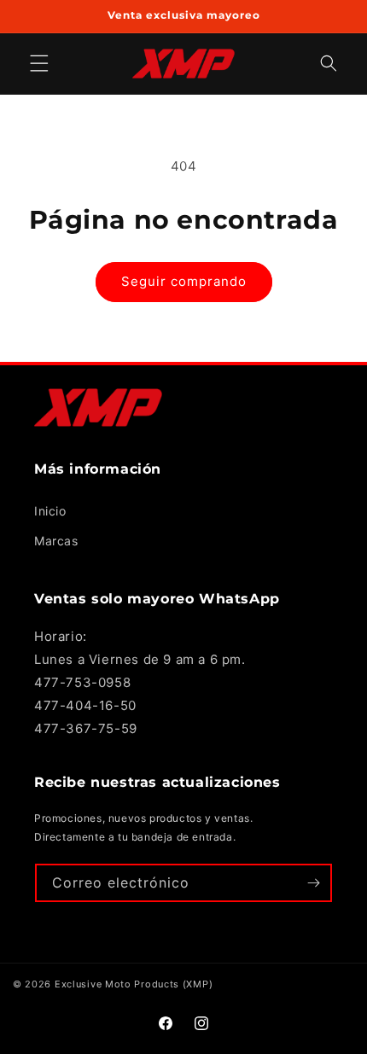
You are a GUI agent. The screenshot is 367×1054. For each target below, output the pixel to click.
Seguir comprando (184, 281)
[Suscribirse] (313, 883)
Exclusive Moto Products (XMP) (134, 984)
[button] (328, 63)
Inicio (50, 511)
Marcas (56, 540)
